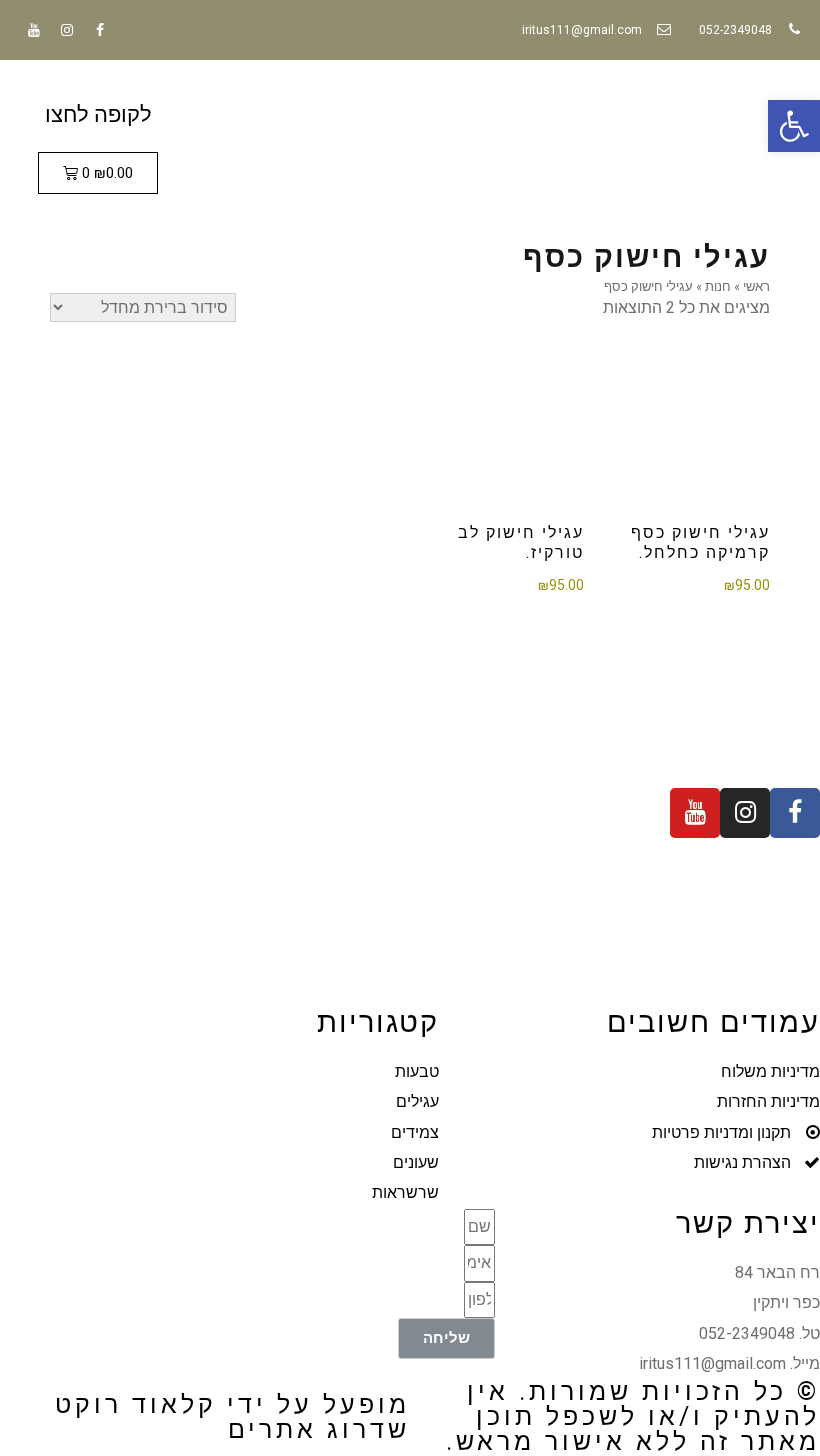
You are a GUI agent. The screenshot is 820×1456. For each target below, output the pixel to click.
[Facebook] (100, 30)
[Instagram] (67, 30)
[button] (794, 126)
